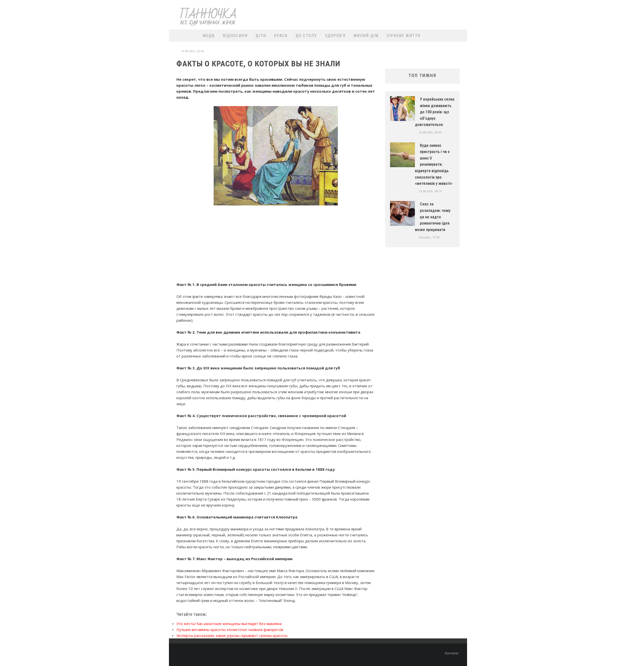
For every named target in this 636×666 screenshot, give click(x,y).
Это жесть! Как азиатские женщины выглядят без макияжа (229, 623)
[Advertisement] (374, 14)
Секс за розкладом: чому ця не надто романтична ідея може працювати (432, 217)
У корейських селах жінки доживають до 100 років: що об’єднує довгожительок (434, 112)
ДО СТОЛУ (306, 35)
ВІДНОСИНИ (235, 35)
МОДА (209, 35)
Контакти (451, 653)
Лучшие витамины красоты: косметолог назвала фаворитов (229, 629)
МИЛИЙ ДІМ (366, 35)
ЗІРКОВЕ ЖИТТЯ (403, 35)
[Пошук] (460, 36)
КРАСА (281, 35)
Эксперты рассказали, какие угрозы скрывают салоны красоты (231, 635)
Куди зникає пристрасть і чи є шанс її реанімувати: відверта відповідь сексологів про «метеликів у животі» (433, 164)
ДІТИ (261, 35)
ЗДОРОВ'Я (335, 35)
